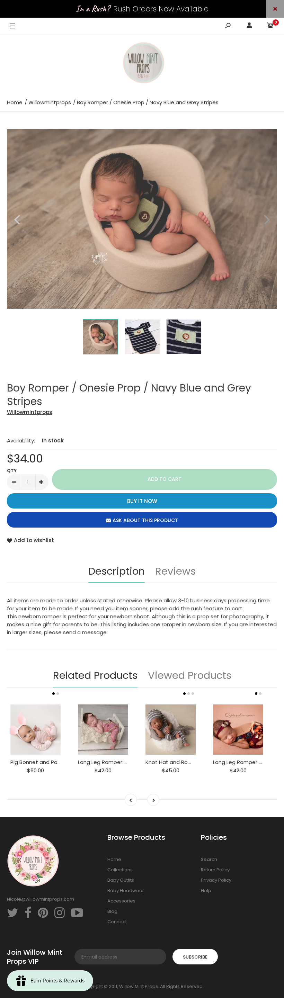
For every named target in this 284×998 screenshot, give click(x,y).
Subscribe (195, 957)
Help (206, 890)
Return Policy (215, 869)
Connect (117, 921)
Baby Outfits (120, 880)
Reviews (175, 571)
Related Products (95, 675)
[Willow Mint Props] (142, 64)
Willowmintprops (29, 412)
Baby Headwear (125, 890)
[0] (270, 26)
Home (114, 859)
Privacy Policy (216, 880)
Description (116, 571)
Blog (112, 911)
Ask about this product (145, 520)
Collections (120, 869)
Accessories (121, 901)
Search (209, 859)
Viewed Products (189, 675)
